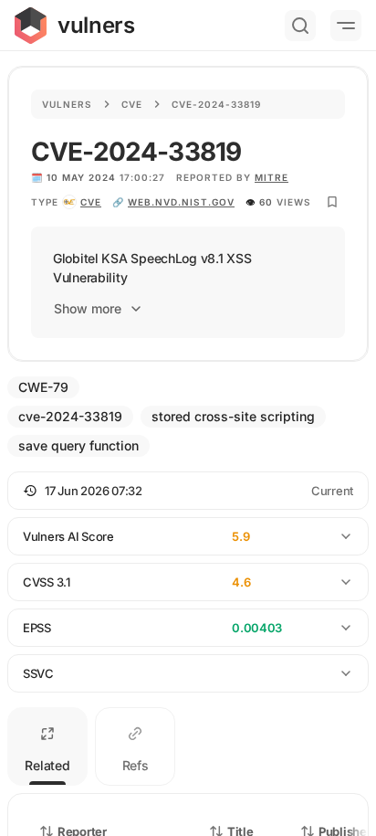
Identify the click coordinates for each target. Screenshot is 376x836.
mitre (271, 177)
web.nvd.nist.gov (181, 201)
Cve (131, 104)
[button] (188, 490)
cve (90, 201)
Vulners (67, 104)
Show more (87, 308)
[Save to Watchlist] (332, 202)
